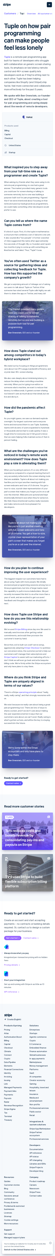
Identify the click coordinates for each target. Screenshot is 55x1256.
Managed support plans (14, 1237)
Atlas (6, 1033)
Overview (31, 13)
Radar (6, 1102)
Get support (9, 1234)
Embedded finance (38, 1047)
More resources (11, 1223)
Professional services (39, 1108)
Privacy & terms (11, 1202)
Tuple (7, 56)
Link (6, 1083)
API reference (10, 991)
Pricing (7, 1029)
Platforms (34, 1069)
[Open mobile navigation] (49, 4)
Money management (39, 1065)
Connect (8, 1055)
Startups (33, 1033)
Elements (8, 1065)
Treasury (8, 1120)
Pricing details (11, 964)
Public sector (35, 1111)
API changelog (36, 1160)
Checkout (8, 1047)
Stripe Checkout (32, 647)
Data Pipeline (10, 1062)
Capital (7, 1044)
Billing (6, 1040)
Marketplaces (36, 1062)
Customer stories (12, 1185)
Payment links (10, 1091)
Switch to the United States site (19, 1249)
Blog (6, 1188)
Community (9, 1192)
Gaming (33, 1083)
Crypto (7, 1058)
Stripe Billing (21, 629)
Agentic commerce (38, 1037)
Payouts (7, 1098)
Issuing (7, 1080)
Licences (8, 1212)
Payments (8, 1094)
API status (34, 1156)
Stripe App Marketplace (40, 1128)
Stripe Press (35, 1192)
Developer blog (36, 1171)
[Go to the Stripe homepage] (7, 1015)
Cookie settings (11, 1220)
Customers (10, 13)
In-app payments (37, 1058)
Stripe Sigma (9, 1109)
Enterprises (35, 1029)
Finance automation (38, 1051)
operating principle (28, 692)
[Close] (50, 1243)
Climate (7, 1051)
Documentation (36, 1149)
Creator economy (37, 1080)
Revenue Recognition (13, 1105)
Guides (7, 1181)
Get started (12, 938)
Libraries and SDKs (38, 1163)
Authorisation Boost (13, 1037)
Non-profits (35, 1104)
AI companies (35, 1076)
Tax (5, 1112)
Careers (33, 1185)
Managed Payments (13, 1087)
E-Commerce (35, 1044)
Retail (32, 1115)
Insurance (34, 1094)
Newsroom (34, 1188)
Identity (7, 1073)
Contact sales (12, 783)
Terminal (8, 1116)
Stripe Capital (10, 657)
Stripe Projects (36, 1167)
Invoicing (8, 1076)
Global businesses (38, 1055)
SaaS (32, 1073)
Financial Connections (13, 1069)
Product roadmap (37, 1181)
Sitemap (8, 1216)
